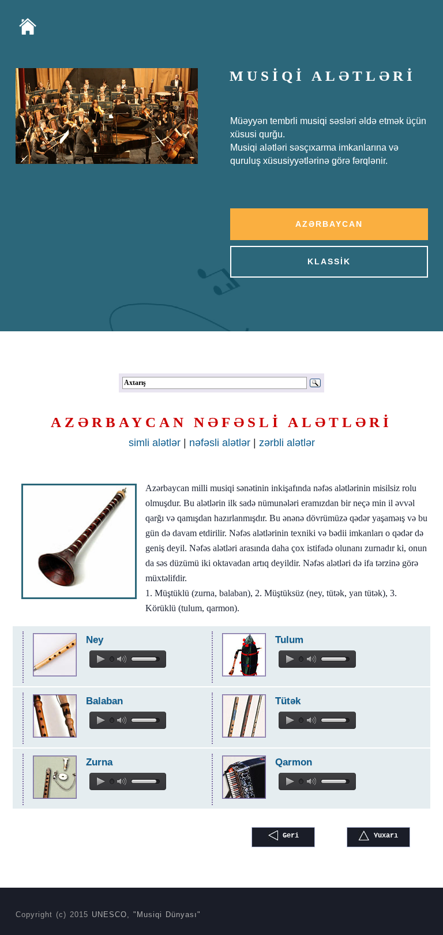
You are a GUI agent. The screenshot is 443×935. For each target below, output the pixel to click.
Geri (289, 836)
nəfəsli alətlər (221, 442)
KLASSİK (329, 261)
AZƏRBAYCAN (329, 224)
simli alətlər (155, 442)
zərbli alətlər (287, 442)
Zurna (99, 762)
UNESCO (109, 914)
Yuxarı (384, 836)
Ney (94, 639)
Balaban (104, 700)
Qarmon (293, 762)
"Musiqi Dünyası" (167, 914)
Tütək (288, 700)
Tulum (289, 639)
